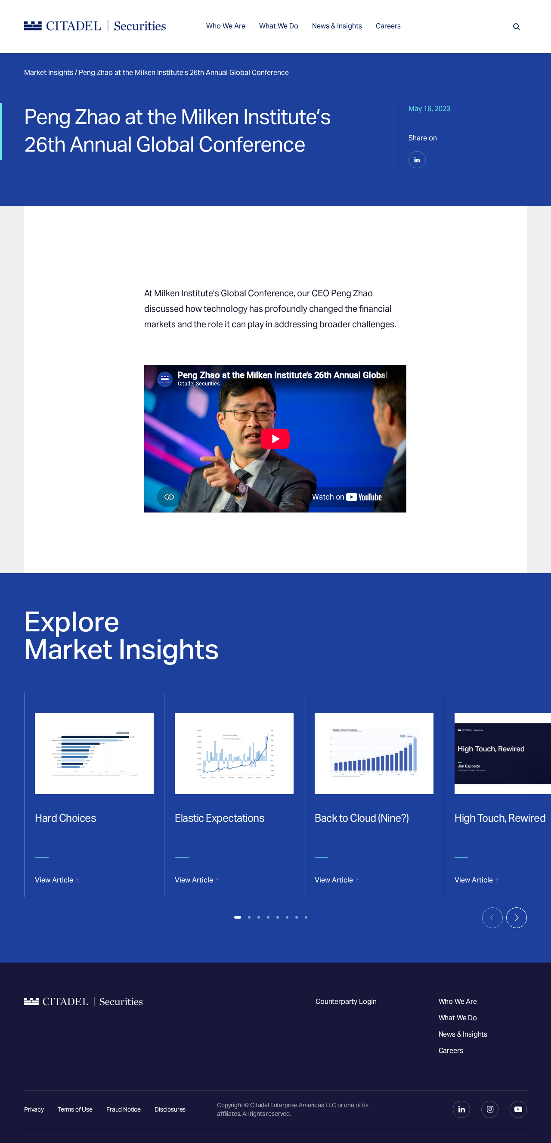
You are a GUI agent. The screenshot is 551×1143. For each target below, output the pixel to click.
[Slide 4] (268, 917)
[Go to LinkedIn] (461, 1109)
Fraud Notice (123, 1109)
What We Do (278, 26)
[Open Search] (516, 27)
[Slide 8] (306, 917)
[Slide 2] (249, 917)
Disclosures (170, 1109)
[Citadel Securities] (95, 26)
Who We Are (225, 26)
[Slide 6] (287, 917)
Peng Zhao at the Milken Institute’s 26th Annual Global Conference (184, 72)
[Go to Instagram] (489, 1109)
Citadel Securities (83, 1026)
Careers (388, 26)
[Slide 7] (296, 917)
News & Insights (337, 26)
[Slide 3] (258, 917)
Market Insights (48, 72)
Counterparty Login (346, 1001)
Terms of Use (75, 1109)
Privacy (34, 1109)
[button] (417, 159)
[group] (94, 795)
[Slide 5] (277, 917)
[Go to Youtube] (518, 1109)
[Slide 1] (237, 917)
